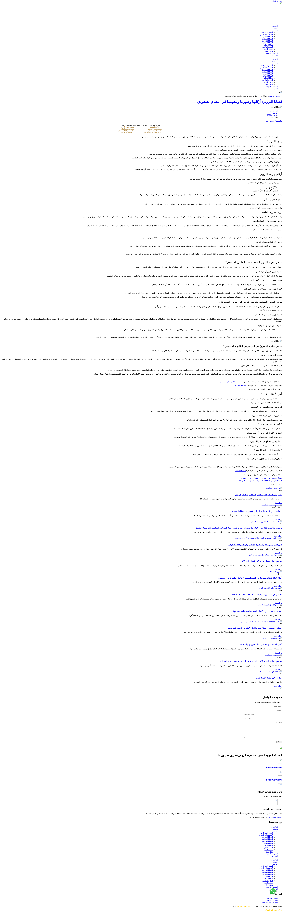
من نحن (275, 28)
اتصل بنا (275, 55)
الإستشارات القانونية (266, 34)
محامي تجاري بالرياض (127, 127)
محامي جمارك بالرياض (155, 130)
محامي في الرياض (126, 132)
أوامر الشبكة (269, 910)
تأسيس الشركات (267, 32)
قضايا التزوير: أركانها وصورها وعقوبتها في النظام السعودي (239, 102)
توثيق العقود (269, 51)
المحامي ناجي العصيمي (245, 906)
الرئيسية (275, 26)
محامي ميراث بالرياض (127, 129)
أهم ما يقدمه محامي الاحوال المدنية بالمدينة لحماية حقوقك (256, 611)
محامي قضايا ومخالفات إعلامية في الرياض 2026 (261, 561)
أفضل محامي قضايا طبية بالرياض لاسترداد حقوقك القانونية (257, 511)
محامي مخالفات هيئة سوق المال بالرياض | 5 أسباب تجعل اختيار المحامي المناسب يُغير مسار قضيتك (239, 528)
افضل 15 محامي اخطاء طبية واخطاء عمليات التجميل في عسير (255, 628)
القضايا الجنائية (268, 43)
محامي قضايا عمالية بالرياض (152, 132)
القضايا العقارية (267, 37)
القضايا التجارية (267, 41)
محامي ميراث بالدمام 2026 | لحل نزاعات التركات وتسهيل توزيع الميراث (251, 661)
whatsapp (273, 889)
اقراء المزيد (278, 503)
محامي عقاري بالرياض (155, 129)
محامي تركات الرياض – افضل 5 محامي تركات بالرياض (258, 494)
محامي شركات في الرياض (126, 130)
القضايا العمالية (267, 39)
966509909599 (274, 767)
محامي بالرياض (155, 127)
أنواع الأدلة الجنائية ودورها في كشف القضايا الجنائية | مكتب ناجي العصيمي (250, 578)
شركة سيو (278, 910)
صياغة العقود (268, 49)
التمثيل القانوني (267, 47)
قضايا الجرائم (268, 45)
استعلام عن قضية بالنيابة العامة (268, 678)
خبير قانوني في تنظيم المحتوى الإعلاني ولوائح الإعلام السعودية (255, 544)
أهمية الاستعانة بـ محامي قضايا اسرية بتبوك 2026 (261, 644)
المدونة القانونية (272, 53)
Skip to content (277, 1)
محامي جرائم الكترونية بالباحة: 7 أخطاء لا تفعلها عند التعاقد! (256, 594)
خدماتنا (275, 30)
